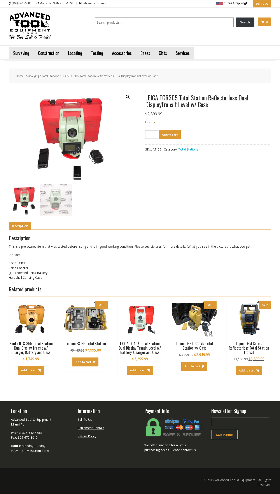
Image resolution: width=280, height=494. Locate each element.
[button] (128, 97)
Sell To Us (85, 419)
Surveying (32, 76)
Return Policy (87, 436)
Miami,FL (17, 424)
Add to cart (170, 135)
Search (245, 22)
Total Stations (50, 76)
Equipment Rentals (91, 428)
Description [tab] (19, 226)
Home (20, 76)
